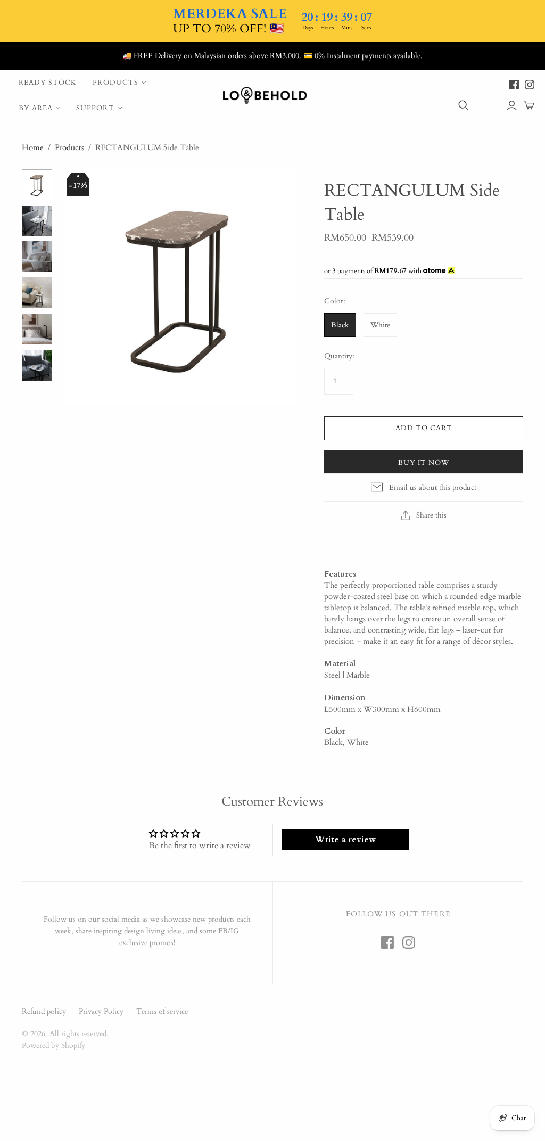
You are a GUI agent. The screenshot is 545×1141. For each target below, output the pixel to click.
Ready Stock (48, 82)
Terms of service (162, 1011)
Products (115, 82)
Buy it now (423, 462)
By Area (36, 108)
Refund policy (44, 1011)
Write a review (345, 840)
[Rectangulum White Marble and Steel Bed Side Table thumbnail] (37, 256)
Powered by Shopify (53, 1045)
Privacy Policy (101, 1011)
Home (33, 147)
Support (95, 108)
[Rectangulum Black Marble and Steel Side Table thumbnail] (37, 184)
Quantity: (339, 356)
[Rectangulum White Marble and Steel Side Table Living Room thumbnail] (37, 292)
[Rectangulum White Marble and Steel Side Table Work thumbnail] (37, 365)
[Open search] (463, 105)
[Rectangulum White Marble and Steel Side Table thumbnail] (37, 221)
